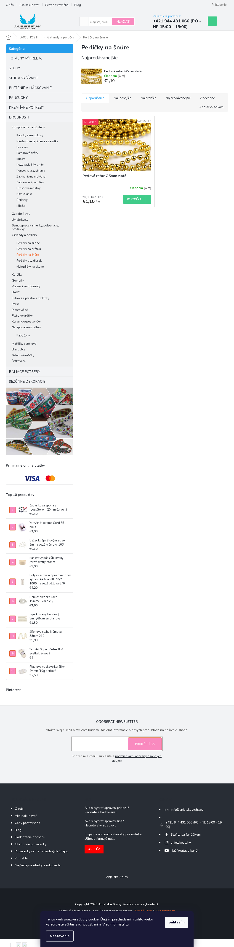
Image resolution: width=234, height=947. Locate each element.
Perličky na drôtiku (28, 249)
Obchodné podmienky (30, 844)
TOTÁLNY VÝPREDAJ (25, 58)
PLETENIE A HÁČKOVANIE (30, 88)
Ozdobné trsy (21, 214)
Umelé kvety (20, 220)
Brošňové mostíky (28, 188)
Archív (94, 849)
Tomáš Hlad (143, 911)
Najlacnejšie (122, 98)
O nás (10, 5)
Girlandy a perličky (24, 235)
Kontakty (21, 858)
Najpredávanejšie (178, 98)
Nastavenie (60, 936)
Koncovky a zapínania (30, 171)
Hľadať (123, 21)
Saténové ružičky (23, 355)
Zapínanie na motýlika (30, 177)
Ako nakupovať (29, 5)
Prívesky (22, 147)
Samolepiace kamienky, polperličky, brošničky (35, 227)
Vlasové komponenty (26, 286)
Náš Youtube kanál (184, 850)
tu (127, 924)
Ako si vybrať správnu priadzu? (107, 808)
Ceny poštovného (57, 5)
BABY (16, 292)
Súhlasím (176, 922)
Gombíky (18, 281)
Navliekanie (24, 194)
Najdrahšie (148, 98)
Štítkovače (19, 361)
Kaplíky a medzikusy (29, 135)
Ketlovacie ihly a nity (30, 165)
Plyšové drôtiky (22, 316)
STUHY (14, 68)
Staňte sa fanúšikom (186, 834)
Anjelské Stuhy (117, 877)
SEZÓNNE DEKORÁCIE (27, 381)
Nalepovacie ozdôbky (26, 327)
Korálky (17, 275)
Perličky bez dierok (29, 261)
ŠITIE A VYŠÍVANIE (24, 78)
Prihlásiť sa (145, 744)
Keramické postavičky (26, 322)
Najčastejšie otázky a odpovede (38, 865)
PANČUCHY (18, 97)
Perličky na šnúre (27, 255)
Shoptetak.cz (165, 911)
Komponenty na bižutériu (28, 127)
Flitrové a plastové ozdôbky (30, 298)
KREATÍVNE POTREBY (26, 107)
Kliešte (20, 159)
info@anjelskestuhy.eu (187, 809)
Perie (15, 304)
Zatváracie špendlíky (30, 182)
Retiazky (22, 200)
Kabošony (23, 336)
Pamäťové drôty (27, 153)
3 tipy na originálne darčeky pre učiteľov (113, 834)
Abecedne (207, 98)
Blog (77, 5)
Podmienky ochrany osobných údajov (41, 851)
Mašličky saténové (24, 344)
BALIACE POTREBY (24, 371)
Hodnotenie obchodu (30, 837)
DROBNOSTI (19, 117)
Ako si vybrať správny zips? (104, 821)
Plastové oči (20, 310)
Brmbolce (18, 349)
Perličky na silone (28, 243)
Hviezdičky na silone (30, 267)
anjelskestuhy (181, 842)
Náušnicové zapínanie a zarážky (37, 141)
